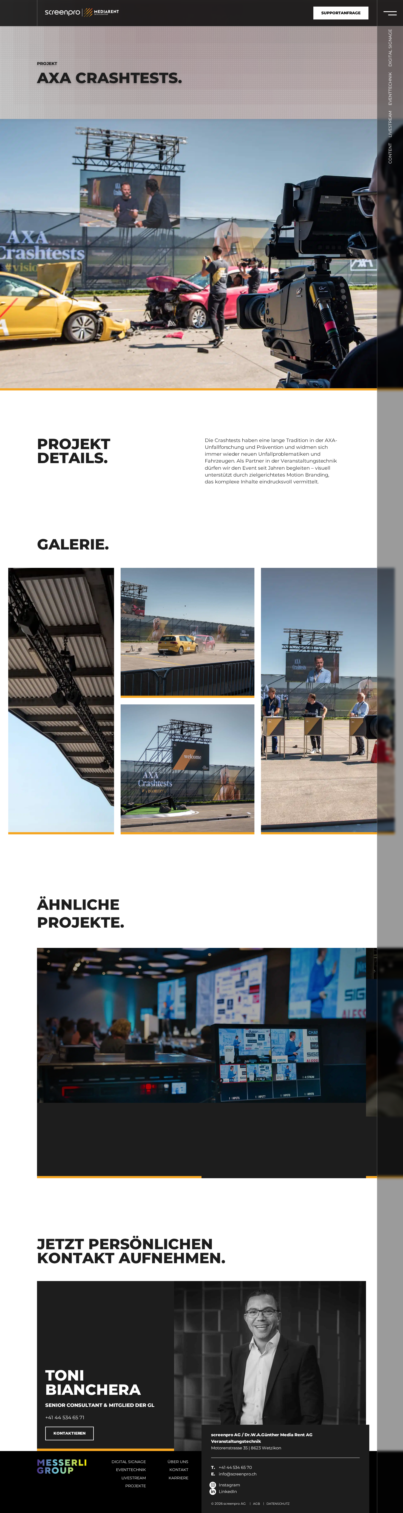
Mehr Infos (249, 1157)
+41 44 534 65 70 (231, 1467)
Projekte (135, 1485)
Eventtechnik (390, 88)
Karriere (178, 1477)
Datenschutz (278, 1504)
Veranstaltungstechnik (309, 461)
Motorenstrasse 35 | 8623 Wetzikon (262, 1441)
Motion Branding (307, 475)
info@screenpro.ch (234, 1474)
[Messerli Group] (61, 1466)
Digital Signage (390, 48)
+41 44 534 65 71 (64, 1418)
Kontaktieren (69, 1433)
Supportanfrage (341, 12)
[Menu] (390, 13)
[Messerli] (103, 14)
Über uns (178, 1461)
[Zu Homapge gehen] (64, 14)
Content (390, 153)
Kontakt (178, 1469)
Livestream (390, 124)
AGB (256, 1504)
